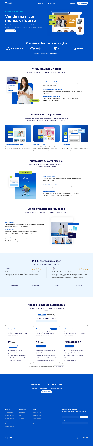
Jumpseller (21, 418)
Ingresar (73, 3)
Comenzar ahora (13, 346)
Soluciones (40, 3)
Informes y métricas (9, 426)
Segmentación (8, 421)
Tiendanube (22, 412)
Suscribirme (84, 417)
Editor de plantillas (9, 418)
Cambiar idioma (65, 421)
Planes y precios (51, 3)
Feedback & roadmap (38, 421)
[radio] (42, 314)
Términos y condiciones (38, 423)
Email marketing (9, 412)
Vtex (20, 415)
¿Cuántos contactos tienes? (46, 318)
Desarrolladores (37, 415)
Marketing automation (10, 415)
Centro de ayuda (37, 418)
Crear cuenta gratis (82, 3)
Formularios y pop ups (10, 423)
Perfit (34, 409)
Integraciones (22, 409)
